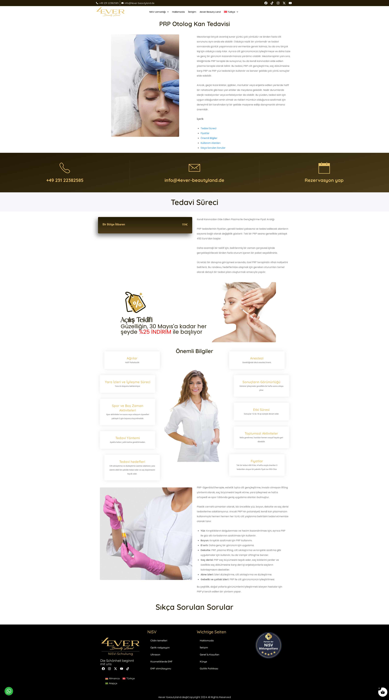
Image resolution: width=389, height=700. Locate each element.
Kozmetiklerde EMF (161, 661)
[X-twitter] (284, 3)
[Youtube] (290, 3)
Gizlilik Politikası (209, 668)
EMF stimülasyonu (160, 668)
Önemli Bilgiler (209, 138)
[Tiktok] (128, 669)
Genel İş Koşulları (209, 654)
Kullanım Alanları (210, 143)
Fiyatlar (205, 133)
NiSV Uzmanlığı (157, 11)
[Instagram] (278, 3)
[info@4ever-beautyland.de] (194, 168)
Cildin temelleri (158, 640)
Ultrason (155, 654)
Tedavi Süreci (208, 128)
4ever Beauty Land (210, 11)
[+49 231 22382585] (64, 168)
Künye (203, 661)
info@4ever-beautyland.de (194, 180)
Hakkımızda (178, 11)
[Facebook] (266, 3)
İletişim (192, 11)
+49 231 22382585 (64, 180)
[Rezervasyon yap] (324, 168)
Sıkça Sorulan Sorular (213, 148)
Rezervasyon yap (324, 180)
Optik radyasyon (160, 647)
